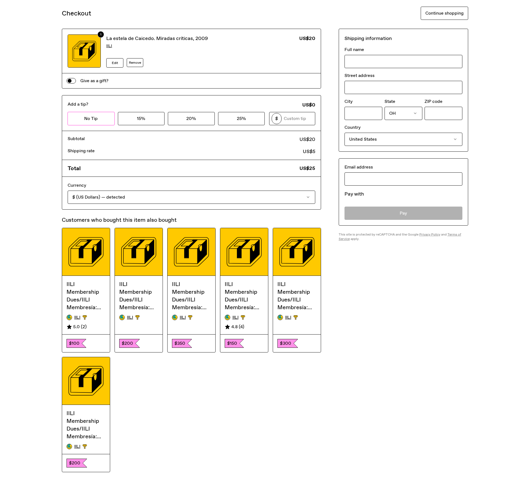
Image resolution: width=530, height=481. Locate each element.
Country (352, 127)
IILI (109, 46)
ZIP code (433, 101)
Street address (359, 75)
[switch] (71, 81)
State (390, 101)
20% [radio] (191, 118)
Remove (135, 63)
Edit (115, 63)
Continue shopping (444, 13)
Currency (77, 185)
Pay (403, 213)
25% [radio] (241, 118)
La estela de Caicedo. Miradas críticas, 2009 (157, 38)
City (348, 101)
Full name (354, 49)
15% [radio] (141, 118)
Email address (358, 167)
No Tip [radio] (91, 118)
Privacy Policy (429, 234)
